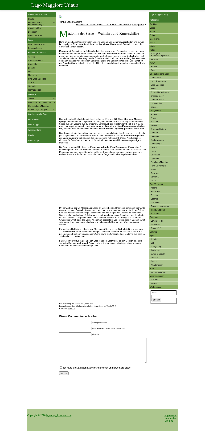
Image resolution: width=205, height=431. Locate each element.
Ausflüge (154, 24)
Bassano (154, 122)
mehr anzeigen (34, 90)
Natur (152, 63)
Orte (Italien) (155, 111)
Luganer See (156, 103)
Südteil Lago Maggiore (38, 110)
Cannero (154, 133)
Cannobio (32, 64)
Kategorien (155, 20)
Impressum (170, 415)
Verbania (32, 86)
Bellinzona (155, 191)
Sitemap (168, 420)
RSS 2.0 (71, 308)
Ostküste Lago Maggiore (38, 106)
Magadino (155, 202)
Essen (152, 28)
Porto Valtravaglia (158, 166)
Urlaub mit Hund (35, 36)
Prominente (155, 213)
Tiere (153, 70)
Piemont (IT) (156, 224)
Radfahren (155, 250)
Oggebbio (155, 158)
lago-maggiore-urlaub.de (58, 415)
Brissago (154, 195)
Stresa (31, 82)
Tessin (31, 99)
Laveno (154, 147)
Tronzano (155, 173)
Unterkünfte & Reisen (37, 15)
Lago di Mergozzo (158, 81)
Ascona (31, 57)
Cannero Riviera (35, 60)
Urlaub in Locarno (81, 241)
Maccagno (32, 75)
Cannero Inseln (157, 100)
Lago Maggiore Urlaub (54, 4)
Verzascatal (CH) (158, 272)
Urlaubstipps (33, 140)
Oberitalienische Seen (38, 114)
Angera (154, 114)
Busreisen (32, 32)
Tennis (153, 261)
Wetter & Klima (34, 130)
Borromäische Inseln (37, 44)
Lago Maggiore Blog (159, 15)
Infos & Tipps (33, 125)
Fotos (152, 35)
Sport (152, 236)
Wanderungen (157, 265)
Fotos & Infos (33, 119)
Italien (152, 43)
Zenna (153, 180)
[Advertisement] (41, 194)
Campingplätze (34, 28)
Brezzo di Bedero (158, 129)
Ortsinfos (32, 94)
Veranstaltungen (157, 276)
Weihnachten (155, 287)
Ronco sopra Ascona (160, 206)
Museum (154, 59)
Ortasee (154, 107)
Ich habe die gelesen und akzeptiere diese (96, 367)
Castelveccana (157, 140)
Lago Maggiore (79, 42)
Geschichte (155, 39)
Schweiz (153, 232)
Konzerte (155, 280)
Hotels (31, 19)
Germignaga (156, 144)
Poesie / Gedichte (157, 210)
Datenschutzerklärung (87, 367)
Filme (152, 32)
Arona (153, 118)
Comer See (156, 78)
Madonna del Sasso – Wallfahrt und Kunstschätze (103, 33)
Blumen (154, 66)
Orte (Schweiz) (156, 184)
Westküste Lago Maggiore (39, 102)
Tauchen (154, 258)
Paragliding (156, 247)
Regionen (154, 217)
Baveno (154, 125)
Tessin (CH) (111, 306)
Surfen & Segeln (158, 254)
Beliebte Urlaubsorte (37, 52)
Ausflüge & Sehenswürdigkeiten (80, 306)
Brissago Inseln (35, 48)
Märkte (154, 283)
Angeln (154, 239)
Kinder (153, 46)
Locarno (31, 68)
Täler (152, 269)
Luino (30, 71)
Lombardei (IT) (157, 221)
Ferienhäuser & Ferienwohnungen (36, 24)
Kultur (96, 306)
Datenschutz (171, 418)
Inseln (30, 40)
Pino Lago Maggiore (37, 79)
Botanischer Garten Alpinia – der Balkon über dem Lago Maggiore (110, 24)
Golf (152, 243)
